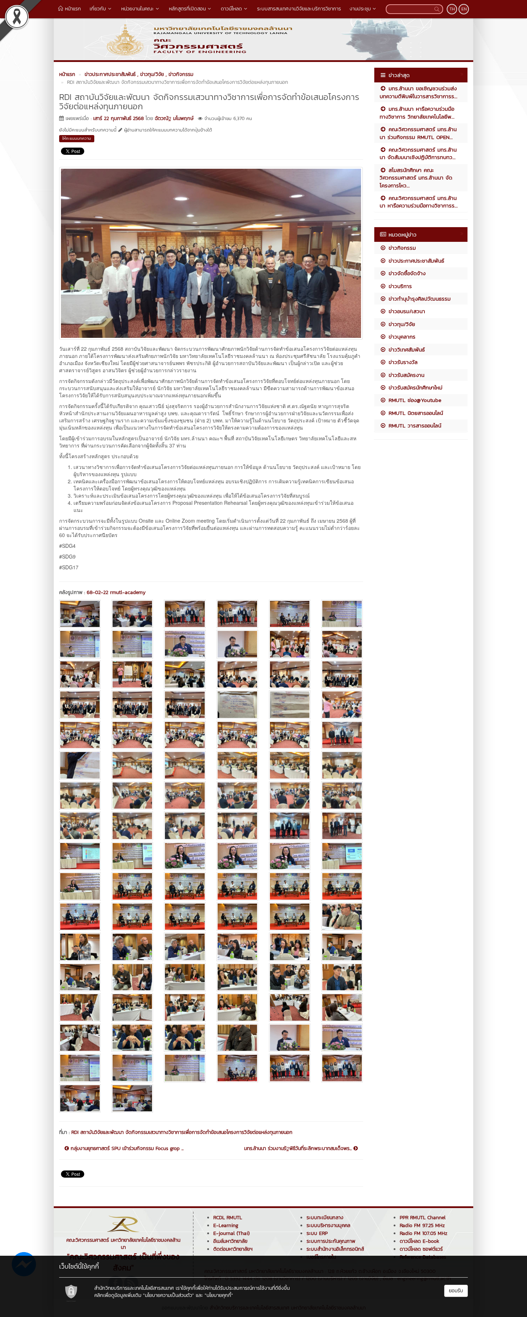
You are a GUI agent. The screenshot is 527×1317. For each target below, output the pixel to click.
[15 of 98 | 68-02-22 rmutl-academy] (184, 674)
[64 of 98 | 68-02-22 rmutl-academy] (237, 916)
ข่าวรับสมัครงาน (405, 375)
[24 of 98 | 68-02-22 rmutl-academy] (342, 704)
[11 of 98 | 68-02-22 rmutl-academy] (289, 644)
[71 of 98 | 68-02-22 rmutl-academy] (289, 947)
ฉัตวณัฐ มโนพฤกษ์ (174, 118)
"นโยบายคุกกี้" (219, 1295)
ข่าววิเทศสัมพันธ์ (405, 349)
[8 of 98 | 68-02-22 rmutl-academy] (132, 644)
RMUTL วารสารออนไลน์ (413, 425)
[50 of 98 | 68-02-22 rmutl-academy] (132, 856)
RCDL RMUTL (227, 1217)
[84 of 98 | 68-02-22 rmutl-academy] (342, 1007)
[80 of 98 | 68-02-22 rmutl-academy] (132, 1007)
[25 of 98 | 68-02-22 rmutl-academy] (80, 735)
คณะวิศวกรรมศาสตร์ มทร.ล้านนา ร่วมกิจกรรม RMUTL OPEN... (418, 133)
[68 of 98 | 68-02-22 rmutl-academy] (132, 947)
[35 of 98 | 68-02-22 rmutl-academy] (289, 765)
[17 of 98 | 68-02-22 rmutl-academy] (289, 674)
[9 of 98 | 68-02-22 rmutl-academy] (184, 644)
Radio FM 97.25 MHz (422, 1225)
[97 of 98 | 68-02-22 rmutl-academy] (80, 1098)
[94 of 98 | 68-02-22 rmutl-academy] (237, 1068)
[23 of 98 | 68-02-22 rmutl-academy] (289, 704)
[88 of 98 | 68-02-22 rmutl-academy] (237, 1038)
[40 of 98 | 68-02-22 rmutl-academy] (237, 795)
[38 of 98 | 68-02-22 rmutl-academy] (132, 795)
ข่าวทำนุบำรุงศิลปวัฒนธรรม (418, 298)
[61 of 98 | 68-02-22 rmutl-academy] (80, 916)
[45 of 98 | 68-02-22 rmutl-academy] (184, 825)
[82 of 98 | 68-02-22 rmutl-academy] (237, 1007)
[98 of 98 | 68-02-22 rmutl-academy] (132, 1098)
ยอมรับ (456, 1290)
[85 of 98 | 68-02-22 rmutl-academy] (80, 1038)
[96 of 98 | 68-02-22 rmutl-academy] (342, 1068)
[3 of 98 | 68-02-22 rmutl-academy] (184, 614)
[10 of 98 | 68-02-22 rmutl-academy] (237, 644)
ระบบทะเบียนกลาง (325, 1217)
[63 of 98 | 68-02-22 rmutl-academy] (184, 916)
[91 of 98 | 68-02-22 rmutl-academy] (80, 1068)
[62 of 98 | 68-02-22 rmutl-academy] (132, 916)
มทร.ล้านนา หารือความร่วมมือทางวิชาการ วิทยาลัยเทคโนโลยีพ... (417, 112)
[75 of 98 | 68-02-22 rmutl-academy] (184, 977)
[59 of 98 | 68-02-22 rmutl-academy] (289, 886)
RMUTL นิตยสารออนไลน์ (414, 413)
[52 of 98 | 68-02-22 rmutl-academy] (237, 856)
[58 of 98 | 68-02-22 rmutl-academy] (237, 886)
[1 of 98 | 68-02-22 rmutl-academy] (80, 614)
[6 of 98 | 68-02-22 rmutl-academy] (342, 614)
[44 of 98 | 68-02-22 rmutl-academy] (132, 825)
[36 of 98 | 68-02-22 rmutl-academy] (342, 765)
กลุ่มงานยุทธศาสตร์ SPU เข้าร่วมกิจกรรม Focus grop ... (126, 1148)
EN (464, 9)
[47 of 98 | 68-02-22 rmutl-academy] (289, 825)
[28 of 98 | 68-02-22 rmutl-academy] (237, 735)
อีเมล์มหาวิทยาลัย (230, 1241)
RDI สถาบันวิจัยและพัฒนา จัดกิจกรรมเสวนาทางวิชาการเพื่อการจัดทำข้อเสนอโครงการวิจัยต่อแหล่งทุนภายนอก (182, 1132)
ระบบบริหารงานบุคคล (328, 1225)
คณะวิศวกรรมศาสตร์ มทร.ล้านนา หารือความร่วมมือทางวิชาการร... (419, 202)
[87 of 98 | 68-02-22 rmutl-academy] (184, 1038)
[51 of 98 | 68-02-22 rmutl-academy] (184, 856)
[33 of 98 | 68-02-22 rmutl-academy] (184, 765)
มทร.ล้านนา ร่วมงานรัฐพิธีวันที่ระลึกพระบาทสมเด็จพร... (298, 1148)
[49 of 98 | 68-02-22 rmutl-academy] (80, 856)
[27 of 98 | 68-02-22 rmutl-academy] (184, 735)
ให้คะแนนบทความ (76, 138)
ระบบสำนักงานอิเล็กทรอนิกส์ (335, 1249)
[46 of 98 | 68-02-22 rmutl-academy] (237, 825)
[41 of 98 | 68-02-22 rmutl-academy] (289, 795)
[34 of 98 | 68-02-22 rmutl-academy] (237, 765)
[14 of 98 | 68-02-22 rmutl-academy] (132, 674)
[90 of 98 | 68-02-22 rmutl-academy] (342, 1038)
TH (452, 9)
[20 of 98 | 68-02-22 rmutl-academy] (132, 704)
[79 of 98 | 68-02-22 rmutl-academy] (80, 1007)
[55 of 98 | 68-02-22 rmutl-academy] (80, 886)
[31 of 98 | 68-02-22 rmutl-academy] (80, 765)
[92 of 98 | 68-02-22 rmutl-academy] (132, 1068)
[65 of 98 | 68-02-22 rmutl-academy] (289, 916)
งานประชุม (360, 9)
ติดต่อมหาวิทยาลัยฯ (232, 1249)
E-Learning (225, 1225)
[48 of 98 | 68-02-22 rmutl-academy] (342, 825)
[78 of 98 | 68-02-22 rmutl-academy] (342, 977)
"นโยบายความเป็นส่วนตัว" (168, 1295)
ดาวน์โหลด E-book (419, 1241)
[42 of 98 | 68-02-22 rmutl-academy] (342, 795)
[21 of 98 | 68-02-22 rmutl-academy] (184, 704)
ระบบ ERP (317, 1233)
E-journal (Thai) (231, 1233)
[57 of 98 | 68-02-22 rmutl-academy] (184, 886)
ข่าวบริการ (399, 286)
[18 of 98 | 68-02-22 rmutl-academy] (342, 674)
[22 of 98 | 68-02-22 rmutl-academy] (237, 704)
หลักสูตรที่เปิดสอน (187, 9)
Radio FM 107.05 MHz (423, 1233)
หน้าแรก (72, 9)
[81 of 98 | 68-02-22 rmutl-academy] (184, 1007)
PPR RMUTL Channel (423, 1217)
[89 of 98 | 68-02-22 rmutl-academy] (289, 1038)
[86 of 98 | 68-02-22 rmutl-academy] (132, 1038)
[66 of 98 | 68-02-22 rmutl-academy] (342, 916)
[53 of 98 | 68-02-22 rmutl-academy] (289, 856)
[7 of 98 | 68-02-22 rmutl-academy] (80, 644)
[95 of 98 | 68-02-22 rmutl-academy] (289, 1068)
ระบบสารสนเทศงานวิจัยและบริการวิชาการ (299, 9)
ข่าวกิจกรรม (401, 248)
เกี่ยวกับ (98, 9)
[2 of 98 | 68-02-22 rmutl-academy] (132, 614)
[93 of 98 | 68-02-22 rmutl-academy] (184, 1068)
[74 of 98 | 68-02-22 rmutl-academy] (132, 977)
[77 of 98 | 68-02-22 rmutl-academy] (289, 977)
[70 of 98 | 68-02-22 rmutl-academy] (237, 947)
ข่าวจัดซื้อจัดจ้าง (406, 273)
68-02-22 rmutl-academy (116, 592)
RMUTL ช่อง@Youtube (413, 400)
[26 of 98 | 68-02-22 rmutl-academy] (132, 735)
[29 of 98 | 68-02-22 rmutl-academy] (289, 735)
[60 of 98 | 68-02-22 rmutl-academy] (342, 886)
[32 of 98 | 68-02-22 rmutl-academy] (132, 765)
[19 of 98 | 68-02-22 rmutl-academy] (80, 704)
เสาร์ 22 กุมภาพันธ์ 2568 (118, 118)
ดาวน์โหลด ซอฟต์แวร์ (421, 1249)
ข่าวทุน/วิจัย (400, 324)
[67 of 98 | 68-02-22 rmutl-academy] (80, 947)
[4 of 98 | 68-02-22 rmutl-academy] (237, 614)
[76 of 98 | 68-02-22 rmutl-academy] (237, 977)
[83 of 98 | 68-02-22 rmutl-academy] (289, 1007)
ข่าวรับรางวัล (402, 362)
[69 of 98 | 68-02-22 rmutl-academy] (184, 947)
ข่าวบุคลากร (401, 336)
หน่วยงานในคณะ (137, 9)
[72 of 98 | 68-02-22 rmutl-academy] (342, 947)
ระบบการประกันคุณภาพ (331, 1241)
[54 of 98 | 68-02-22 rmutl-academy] (342, 856)
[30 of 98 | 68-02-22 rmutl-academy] (342, 735)
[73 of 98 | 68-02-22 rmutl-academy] (80, 977)
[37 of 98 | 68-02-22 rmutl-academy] (80, 795)
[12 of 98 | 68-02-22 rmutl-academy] (342, 644)
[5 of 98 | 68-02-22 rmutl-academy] (289, 614)
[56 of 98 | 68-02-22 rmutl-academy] (132, 886)
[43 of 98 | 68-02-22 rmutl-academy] (80, 825)
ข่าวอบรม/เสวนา (405, 311)
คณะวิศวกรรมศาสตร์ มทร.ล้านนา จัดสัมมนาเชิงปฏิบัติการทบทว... (418, 153)
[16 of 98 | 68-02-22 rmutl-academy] (237, 674)
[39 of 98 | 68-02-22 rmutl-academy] (184, 795)
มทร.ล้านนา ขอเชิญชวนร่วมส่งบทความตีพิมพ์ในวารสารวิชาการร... (418, 92)
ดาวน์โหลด (231, 9)
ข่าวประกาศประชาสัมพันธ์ (415, 261)
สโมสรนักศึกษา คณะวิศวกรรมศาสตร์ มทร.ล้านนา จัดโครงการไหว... (416, 178)
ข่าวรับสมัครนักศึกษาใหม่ (414, 387)
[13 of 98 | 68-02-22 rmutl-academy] (80, 674)
